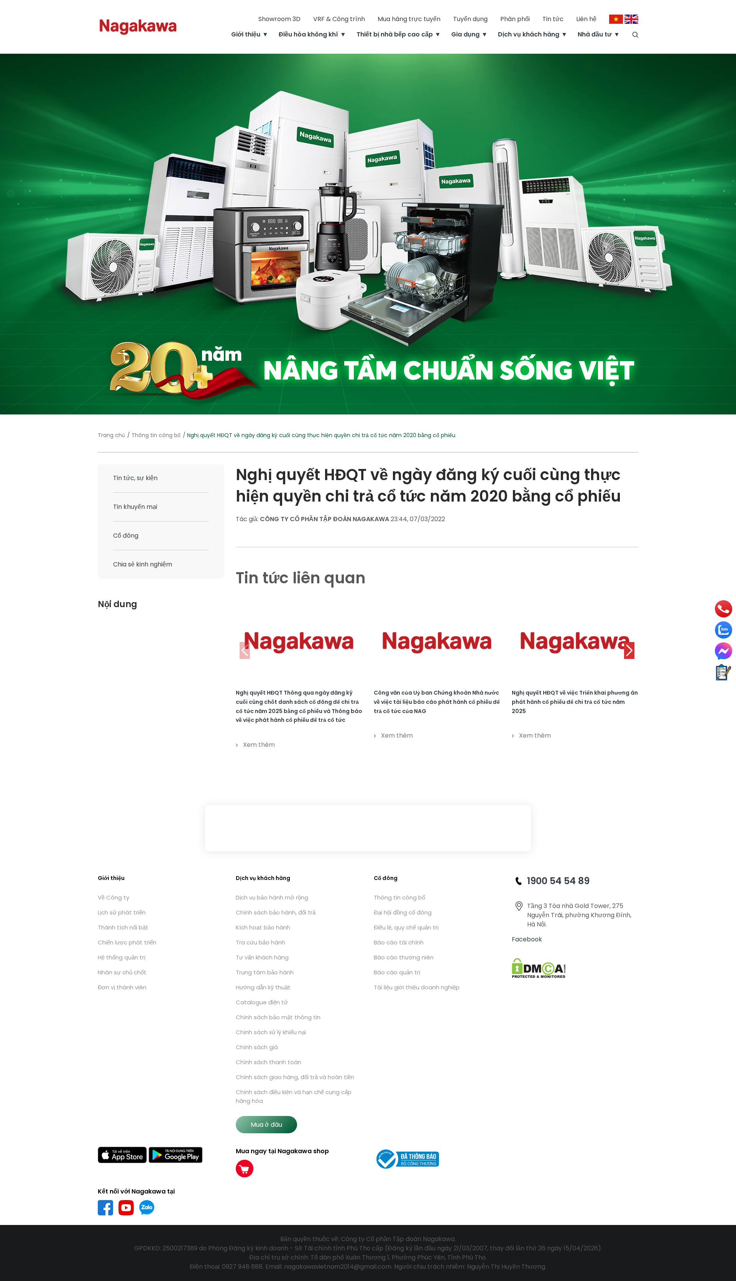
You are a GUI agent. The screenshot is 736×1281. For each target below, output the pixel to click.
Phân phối (515, 19)
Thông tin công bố (156, 435)
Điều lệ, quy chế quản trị (406, 927)
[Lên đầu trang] (723, 1234)
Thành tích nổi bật (123, 927)
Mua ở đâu (266, 1124)
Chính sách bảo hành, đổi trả (275, 912)
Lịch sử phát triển (122, 912)
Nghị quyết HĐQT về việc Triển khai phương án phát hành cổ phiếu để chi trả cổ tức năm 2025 (575, 702)
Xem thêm (259, 744)
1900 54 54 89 (558, 881)
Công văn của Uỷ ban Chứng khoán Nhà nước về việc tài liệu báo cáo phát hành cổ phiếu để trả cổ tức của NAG (437, 702)
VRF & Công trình (339, 19)
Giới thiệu (245, 34)
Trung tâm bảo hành (265, 972)
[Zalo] (723, 630)
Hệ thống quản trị (121, 957)
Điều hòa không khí (308, 34)
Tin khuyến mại (135, 506)
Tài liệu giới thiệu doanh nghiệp (417, 987)
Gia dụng (465, 34)
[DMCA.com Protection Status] (539, 967)
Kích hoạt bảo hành (263, 927)
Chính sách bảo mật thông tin (278, 1017)
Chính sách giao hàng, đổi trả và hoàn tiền (295, 1077)
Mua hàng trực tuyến (409, 19)
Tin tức (553, 19)
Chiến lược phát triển (127, 942)
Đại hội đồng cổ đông (403, 912)
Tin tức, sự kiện (135, 478)
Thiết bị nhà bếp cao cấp (394, 34)
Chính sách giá (257, 1047)
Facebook (527, 939)
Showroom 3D (279, 19)
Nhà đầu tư (595, 34)
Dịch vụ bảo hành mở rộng (272, 897)
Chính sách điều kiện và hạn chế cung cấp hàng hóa (294, 1096)
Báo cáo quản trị (397, 972)
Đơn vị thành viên (122, 987)
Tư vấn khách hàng (262, 957)
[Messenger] (723, 651)
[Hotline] (724, 608)
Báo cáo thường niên (404, 957)
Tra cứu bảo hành (260, 942)
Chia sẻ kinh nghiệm (142, 564)
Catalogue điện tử (262, 1002)
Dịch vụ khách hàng (528, 34)
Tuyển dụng (470, 19)
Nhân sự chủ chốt (122, 972)
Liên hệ (586, 19)
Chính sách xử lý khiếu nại (271, 1032)
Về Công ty (113, 897)
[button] (629, 650)
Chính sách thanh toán (268, 1062)
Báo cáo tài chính (399, 942)
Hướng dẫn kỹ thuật (263, 987)
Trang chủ (111, 435)
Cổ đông (125, 535)
